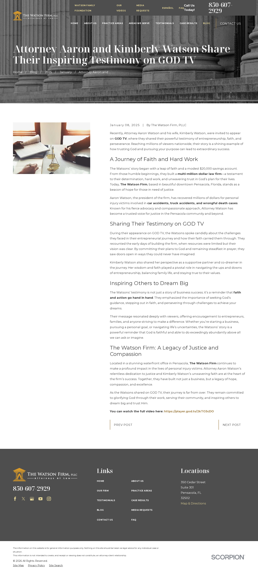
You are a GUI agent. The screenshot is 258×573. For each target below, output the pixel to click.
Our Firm (103, 491)
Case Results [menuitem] (188, 23)
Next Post (232, 425)
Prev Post (123, 425)
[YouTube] (40, 499)
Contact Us (230, 23)
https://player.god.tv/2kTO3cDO (189, 411)
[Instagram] (49, 499)
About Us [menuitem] (90, 23)
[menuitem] (18, 565)
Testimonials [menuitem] (165, 23)
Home (100, 481)
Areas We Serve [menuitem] (139, 23)
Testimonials (106, 500)
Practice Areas (141, 491)
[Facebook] (15, 499)
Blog (100, 510)
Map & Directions (193, 503)
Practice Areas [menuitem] (112, 23)
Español (168, 8)
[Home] (35, 15)
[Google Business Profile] (32, 499)
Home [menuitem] (74, 23)
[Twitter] (23, 499)
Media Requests (142, 510)
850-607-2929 (221, 8)
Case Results (140, 500)
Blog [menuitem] (206, 23)
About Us (137, 481)
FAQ (181, 8)
